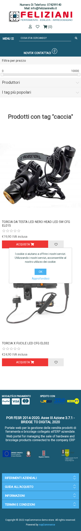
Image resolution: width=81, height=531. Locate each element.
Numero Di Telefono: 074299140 (40, 5)
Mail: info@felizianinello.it (40, 8)
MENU (7, 38)
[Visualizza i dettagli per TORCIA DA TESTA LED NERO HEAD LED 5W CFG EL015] (40, 175)
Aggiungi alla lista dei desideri (56, 244)
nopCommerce (47, 524)
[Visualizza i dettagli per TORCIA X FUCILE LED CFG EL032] (40, 296)
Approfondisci (40, 278)
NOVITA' (29, 53)
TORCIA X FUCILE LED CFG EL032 (25, 343)
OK (40, 271)
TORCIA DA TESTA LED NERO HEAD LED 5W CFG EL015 (36, 223)
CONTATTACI (42, 53)
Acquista (23, 244)
